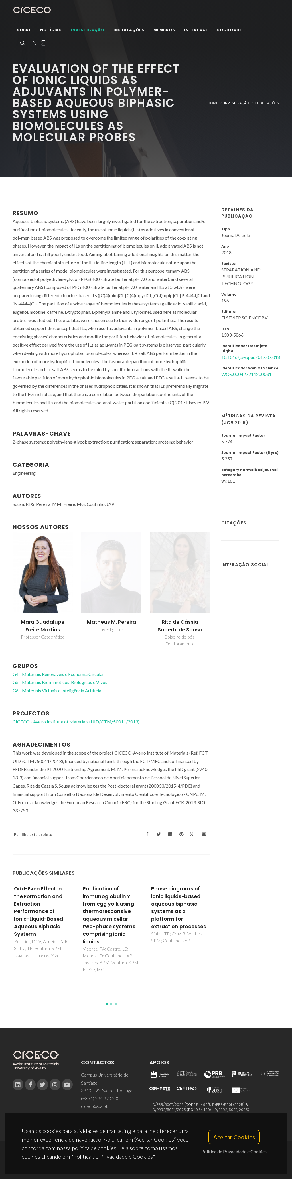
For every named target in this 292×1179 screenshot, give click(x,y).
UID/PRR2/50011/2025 (167, 1109)
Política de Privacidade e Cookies (234, 1151)
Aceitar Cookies (234, 1137)
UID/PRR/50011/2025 (166, 1104)
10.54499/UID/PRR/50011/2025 (217, 1104)
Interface (196, 30)
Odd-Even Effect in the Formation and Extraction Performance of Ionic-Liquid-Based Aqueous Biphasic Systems (38, 911)
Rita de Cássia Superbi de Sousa (180, 626)
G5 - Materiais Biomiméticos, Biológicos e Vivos (60, 682)
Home (213, 103)
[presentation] (7, 590)
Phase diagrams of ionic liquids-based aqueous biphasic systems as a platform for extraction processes (178, 907)
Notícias (51, 30)
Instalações (128, 30)
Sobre (24, 30)
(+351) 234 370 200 (100, 1098)
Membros (164, 30)
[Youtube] (67, 1084)
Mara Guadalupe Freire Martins (42, 626)
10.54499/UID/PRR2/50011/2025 (221, 1109)
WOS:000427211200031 (246, 374)
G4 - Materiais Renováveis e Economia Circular (58, 674)
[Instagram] (55, 1084)
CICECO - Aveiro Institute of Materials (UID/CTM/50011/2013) (76, 721)
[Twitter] (42, 1084)
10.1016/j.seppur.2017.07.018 (250, 357)
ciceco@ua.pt (94, 1106)
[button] (107, 1004)
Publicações (267, 103)
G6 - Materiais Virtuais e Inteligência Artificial (57, 690)
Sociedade (229, 30)
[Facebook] (30, 1084)
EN (32, 43)
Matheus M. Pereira (111, 622)
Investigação (87, 30)
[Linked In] (18, 1084)
